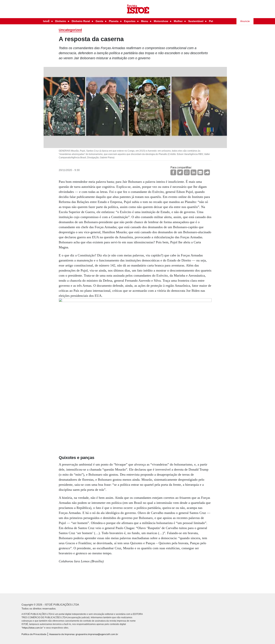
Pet (211, 21)
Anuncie (245, 21)
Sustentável (195, 21)
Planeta (113, 21)
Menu (144, 21)
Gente (99, 21)
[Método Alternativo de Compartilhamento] (207, 172)
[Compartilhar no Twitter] (180, 172)
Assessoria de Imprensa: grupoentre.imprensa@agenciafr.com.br (83, 634)
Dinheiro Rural (81, 21)
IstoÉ (46, 21)
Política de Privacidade (34, 634)
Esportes (129, 21)
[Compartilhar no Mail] (200, 172)
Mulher (178, 21)
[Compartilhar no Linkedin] (193, 172)
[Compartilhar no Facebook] (173, 172)
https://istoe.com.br (32, 627)
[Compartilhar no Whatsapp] (187, 172)
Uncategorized (70, 30)
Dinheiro (60, 21)
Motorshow (161, 21)
